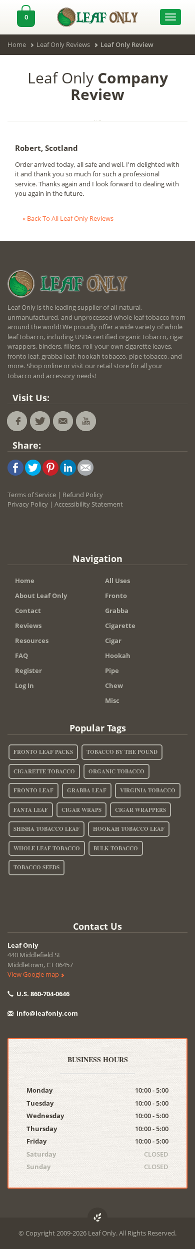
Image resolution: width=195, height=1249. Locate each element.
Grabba (116, 610)
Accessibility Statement (88, 504)
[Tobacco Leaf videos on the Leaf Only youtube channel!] (86, 421)
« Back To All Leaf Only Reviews (68, 218)
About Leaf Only (41, 595)
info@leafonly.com (47, 1013)
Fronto (116, 595)
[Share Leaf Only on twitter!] (33, 466)
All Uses (117, 580)
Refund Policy (82, 494)
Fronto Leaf (34, 790)
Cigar (113, 640)
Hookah (117, 655)
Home (24, 580)
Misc (112, 700)
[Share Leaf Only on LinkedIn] (68, 466)
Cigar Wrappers (140, 810)
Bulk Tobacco (116, 848)
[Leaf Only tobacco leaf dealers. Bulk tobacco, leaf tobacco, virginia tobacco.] (70, 285)
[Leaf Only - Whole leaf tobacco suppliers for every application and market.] (97, 14)
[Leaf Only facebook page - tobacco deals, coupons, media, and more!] (17, 421)
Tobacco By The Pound (122, 752)
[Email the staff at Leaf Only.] (63, 421)
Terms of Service (32, 494)
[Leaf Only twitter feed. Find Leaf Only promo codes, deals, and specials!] (40, 421)
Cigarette (120, 625)
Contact (28, 610)
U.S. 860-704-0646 (42, 993)
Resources (31, 640)
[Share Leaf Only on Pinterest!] (50, 466)
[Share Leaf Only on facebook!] (16, 466)
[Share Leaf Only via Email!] (86, 466)
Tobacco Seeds (37, 867)
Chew (114, 685)
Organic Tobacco (116, 771)
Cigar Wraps (82, 810)
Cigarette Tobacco (44, 771)
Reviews (28, 625)
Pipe (112, 670)
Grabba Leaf (86, 790)
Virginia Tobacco (148, 790)
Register (28, 670)
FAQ (21, 655)
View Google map (34, 974)
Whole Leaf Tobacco (47, 848)
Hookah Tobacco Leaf (128, 829)
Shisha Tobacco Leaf (47, 829)
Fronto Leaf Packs (43, 752)
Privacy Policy (28, 504)
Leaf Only (23, 945)
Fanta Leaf (31, 810)
